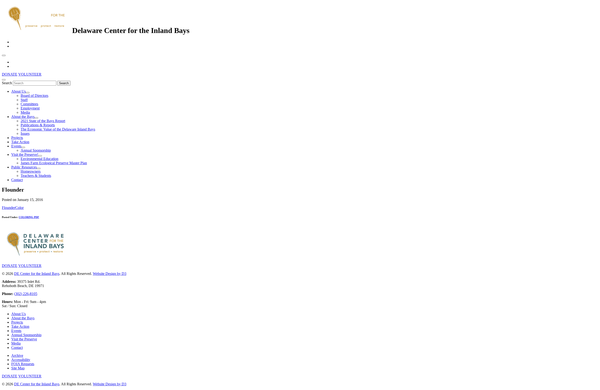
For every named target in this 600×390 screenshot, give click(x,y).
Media (25, 112)
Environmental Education (39, 159)
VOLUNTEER (29, 74)
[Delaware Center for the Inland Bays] (37, 30)
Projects (17, 138)
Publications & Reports (38, 125)
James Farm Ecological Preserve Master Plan (54, 163)
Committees (29, 104)
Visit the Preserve (24, 339)
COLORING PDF (29, 217)
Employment (30, 108)
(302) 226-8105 (25, 294)
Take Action (20, 142)
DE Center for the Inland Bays (36, 274)
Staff (24, 100)
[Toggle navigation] (4, 55)
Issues (25, 133)
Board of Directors (34, 96)
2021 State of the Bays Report (43, 121)
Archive (17, 355)
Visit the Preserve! (24, 155)
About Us (18, 91)
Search (7, 83)
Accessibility (20, 360)
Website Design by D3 (109, 274)
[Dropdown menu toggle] (28, 92)
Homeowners (31, 171)
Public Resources (24, 167)
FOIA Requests (22, 364)
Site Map (18, 368)
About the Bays (22, 117)
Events (16, 146)
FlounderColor (13, 208)
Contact (17, 180)
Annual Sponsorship (36, 150)
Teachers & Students (36, 176)
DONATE (9, 74)
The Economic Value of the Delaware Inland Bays (58, 129)
